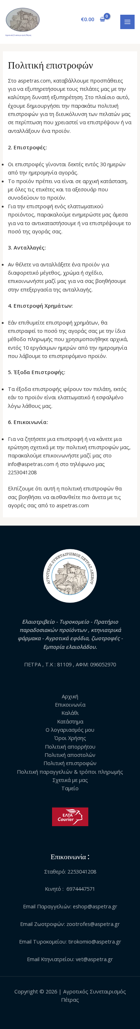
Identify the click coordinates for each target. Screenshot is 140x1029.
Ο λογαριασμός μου (70, 729)
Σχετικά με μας (70, 779)
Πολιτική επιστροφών (70, 763)
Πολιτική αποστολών (70, 754)
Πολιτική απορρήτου (70, 746)
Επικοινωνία (70, 704)
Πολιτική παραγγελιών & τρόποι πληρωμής (70, 771)
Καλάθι (70, 712)
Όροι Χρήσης (70, 737)
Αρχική (70, 696)
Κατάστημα (70, 721)
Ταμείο (70, 788)
